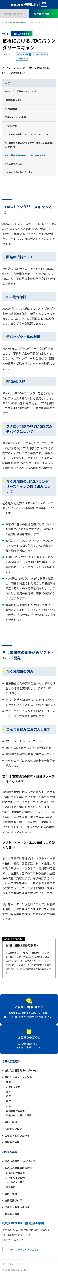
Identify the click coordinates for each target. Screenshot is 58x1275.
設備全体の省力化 (15, 1110)
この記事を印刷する (41, 68)
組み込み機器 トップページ (20, 1161)
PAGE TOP (52, 1263)
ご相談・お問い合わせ (29, 1007)
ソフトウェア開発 (39, 54)
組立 (8, 1101)
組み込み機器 (23, 54)
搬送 (8, 1082)
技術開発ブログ (13, 1128)
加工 (8, 1091)
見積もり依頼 (12, 1142)
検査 (8, 1096)
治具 (8, 1105)
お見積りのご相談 (29, 1037)
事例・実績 (11, 1122)
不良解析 (21, 58)
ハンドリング (13, 1086)
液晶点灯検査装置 (15, 1172)
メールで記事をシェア (16, 73)
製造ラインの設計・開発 (19, 1115)
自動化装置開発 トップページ (21, 1070)
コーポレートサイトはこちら (24, 1249)
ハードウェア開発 (15, 1177)
